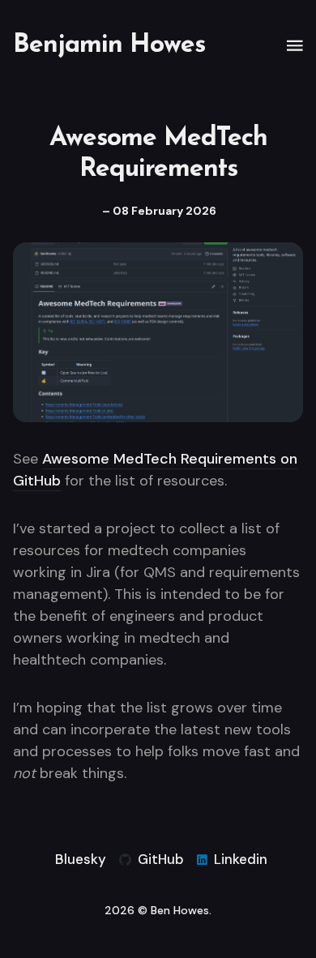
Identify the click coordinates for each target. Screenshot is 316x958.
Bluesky (80, 859)
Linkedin (240, 859)
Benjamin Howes (109, 45)
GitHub (161, 859)
